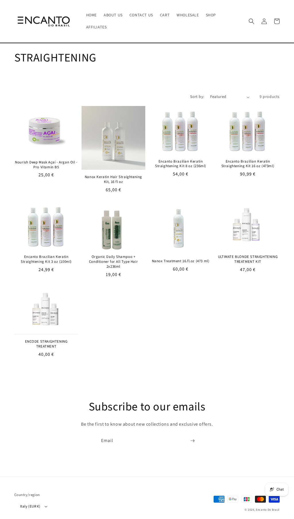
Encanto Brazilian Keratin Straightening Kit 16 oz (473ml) (247, 164)
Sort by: (197, 97)
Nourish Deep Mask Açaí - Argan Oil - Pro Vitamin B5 (46, 165)
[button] (251, 21)
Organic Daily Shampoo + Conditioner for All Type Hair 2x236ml (113, 261)
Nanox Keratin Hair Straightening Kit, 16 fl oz (113, 179)
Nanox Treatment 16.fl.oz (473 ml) (181, 261)
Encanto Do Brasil (268, 510)
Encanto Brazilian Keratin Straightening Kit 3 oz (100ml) (46, 259)
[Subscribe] (192, 440)
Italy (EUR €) (30, 506)
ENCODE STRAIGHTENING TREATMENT (46, 344)
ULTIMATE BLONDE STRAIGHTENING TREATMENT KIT (248, 259)
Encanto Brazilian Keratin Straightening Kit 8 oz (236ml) (180, 164)
